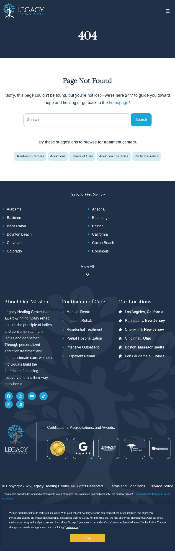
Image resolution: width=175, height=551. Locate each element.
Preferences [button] (72, 527)
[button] (168, 11)
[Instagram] (20, 396)
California (100, 234)
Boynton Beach (19, 234)
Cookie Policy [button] (148, 522)
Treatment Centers (30, 156)
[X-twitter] (9, 404)
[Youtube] (32, 396)
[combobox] (76, 119)
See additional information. (149, 494)
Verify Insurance (146, 156)
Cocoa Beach (103, 243)
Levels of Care (82, 156)
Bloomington (102, 218)
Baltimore (14, 218)
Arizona (98, 209)
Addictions (58, 156)
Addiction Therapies (114, 156)
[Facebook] (9, 396)
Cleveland (15, 243)
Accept (88, 538)
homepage (118, 102)
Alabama (14, 209)
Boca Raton (16, 226)
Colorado (14, 251)
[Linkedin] (20, 404)
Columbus (100, 251)
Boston (97, 226)
